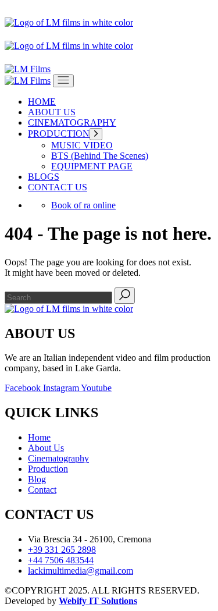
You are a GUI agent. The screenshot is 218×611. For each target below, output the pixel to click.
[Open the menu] (63, 80)
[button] (89, 11)
